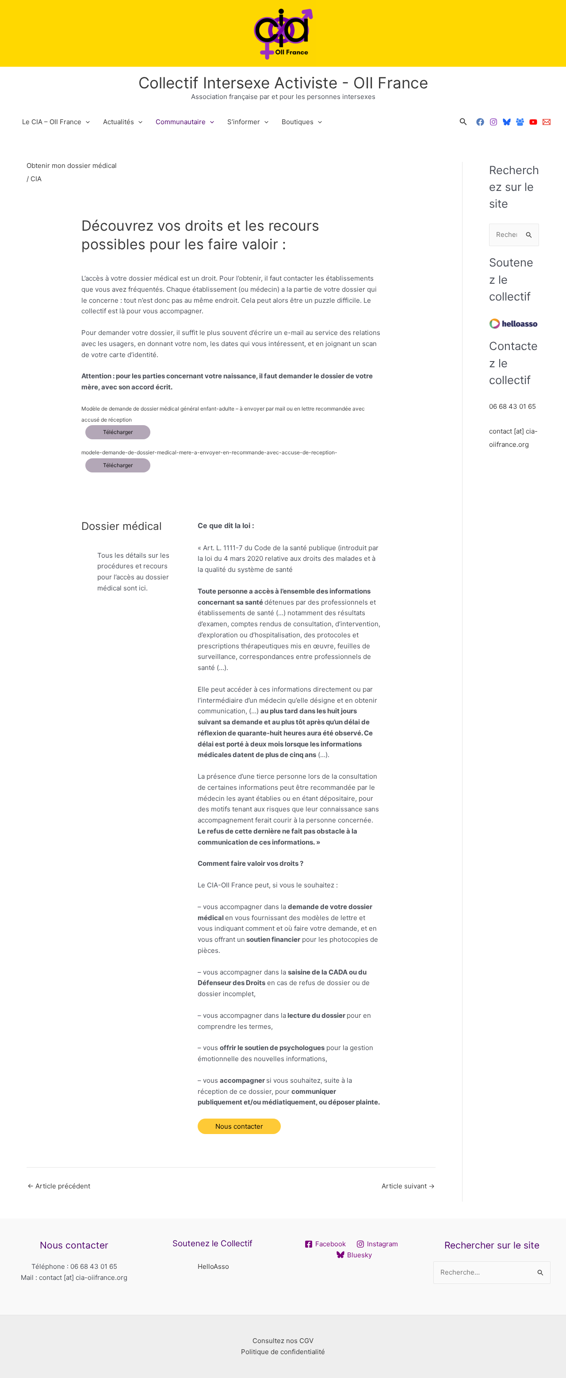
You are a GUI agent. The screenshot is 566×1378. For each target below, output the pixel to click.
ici (142, 588)
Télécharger (118, 432)
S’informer (243, 122)
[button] (463, 121)
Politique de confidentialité (283, 1352)
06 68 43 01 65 (512, 406)
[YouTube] (533, 122)
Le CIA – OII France (51, 122)
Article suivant (408, 1186)
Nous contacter (239, 1126)
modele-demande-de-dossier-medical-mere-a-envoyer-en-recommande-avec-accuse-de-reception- (209, 452)
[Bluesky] (507, 122)
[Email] (547, 122)
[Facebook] (480, 122)
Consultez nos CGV (283, 1340)
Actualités (118, 122)
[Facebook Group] (520, 122)
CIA (36, 179)
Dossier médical (121, 526)
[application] (85, 122)
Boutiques (298, 122)
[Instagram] (493, 122)
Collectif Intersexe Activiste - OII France (283, 82)
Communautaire (181, 122)
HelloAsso (213, 1266)
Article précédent (58, 1186)
